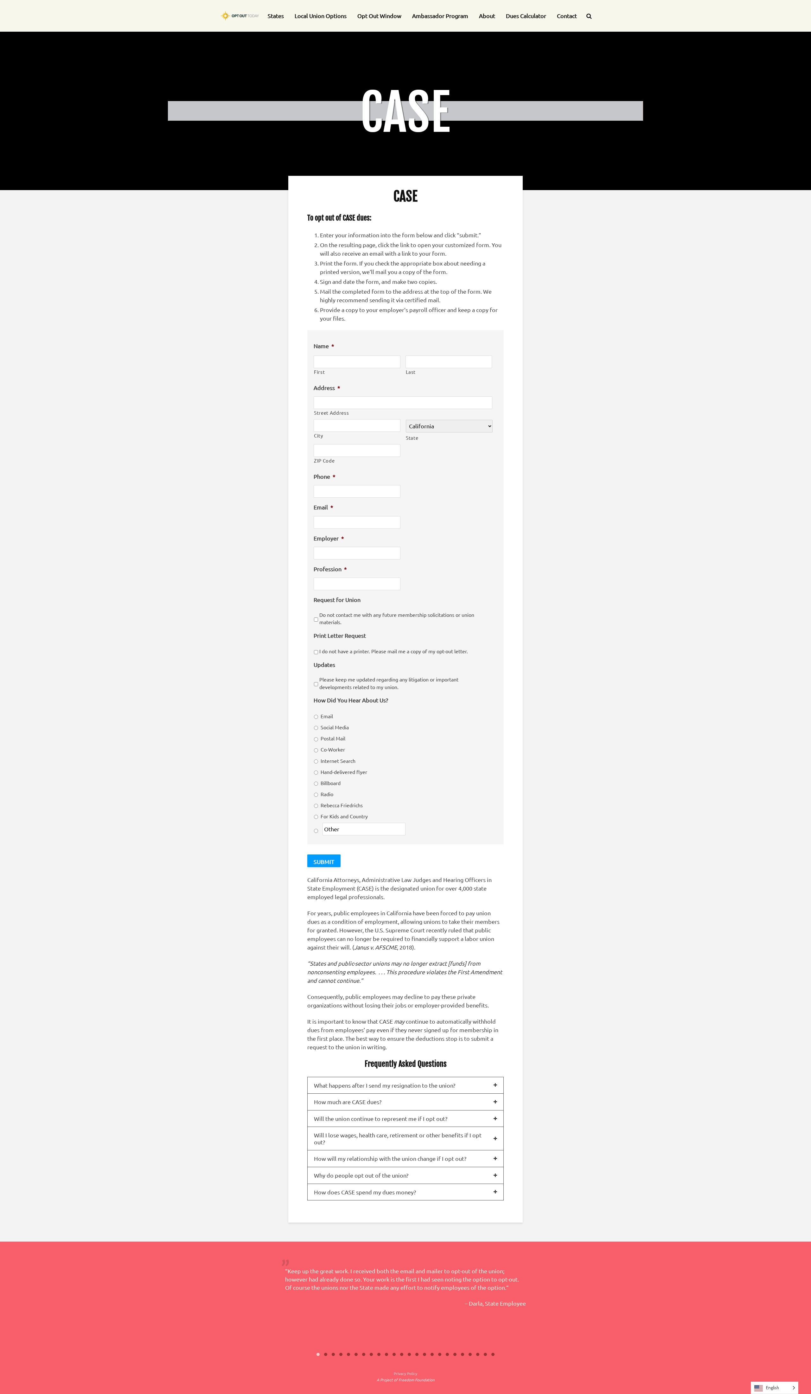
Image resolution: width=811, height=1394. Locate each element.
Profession (330, 569)
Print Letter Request (340, 635)
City (318, 435)
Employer (329, 538)
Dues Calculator (526, 15)
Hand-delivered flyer (344, 772)
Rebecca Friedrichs (342, 805)
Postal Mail (333, 738)
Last (411, 372)
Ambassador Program (440, 15)
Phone (324, 476)
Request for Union (337, 599)
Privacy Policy (405, 1373)
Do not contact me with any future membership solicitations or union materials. (396, 618)
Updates (324, 664)
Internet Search (338, 761)
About (487, 15)
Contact (567, 15)
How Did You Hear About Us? (351, 700)
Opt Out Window (379, 15)
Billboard (331, 783)
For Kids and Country (344, 816)
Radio (327, 794)
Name (324, 345)
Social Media (335, 727)
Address (327, 387)
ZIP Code (324, 460)
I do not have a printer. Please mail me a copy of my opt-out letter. (393, 651)
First (319, 372)
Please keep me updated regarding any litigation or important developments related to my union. (388, 683)
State (412, 438)
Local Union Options (321, 15)
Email (323, 507)
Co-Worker (333, 749)
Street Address (331, 413)
